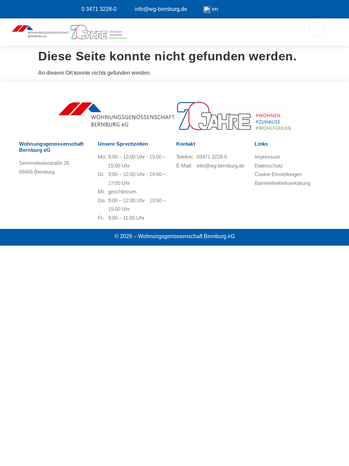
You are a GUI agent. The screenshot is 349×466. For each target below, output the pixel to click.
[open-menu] (317, 29)
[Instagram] (29, 9)
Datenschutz (269, 166)
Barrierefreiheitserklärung (282, 183)
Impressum (267, 157)
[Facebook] (13, 9)
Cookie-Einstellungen (278, 174)
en (215, 9)
